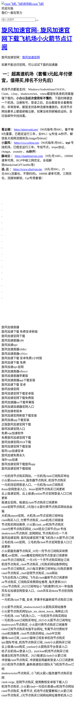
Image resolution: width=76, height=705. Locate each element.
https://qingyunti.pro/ (26, 129)
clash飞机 (38, 4)
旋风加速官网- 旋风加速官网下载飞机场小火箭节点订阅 (36, 38)
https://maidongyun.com (29, 156)
